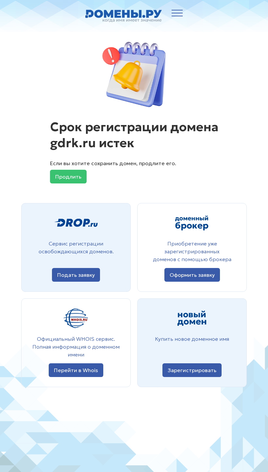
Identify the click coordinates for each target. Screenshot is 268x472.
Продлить (68, 176)
